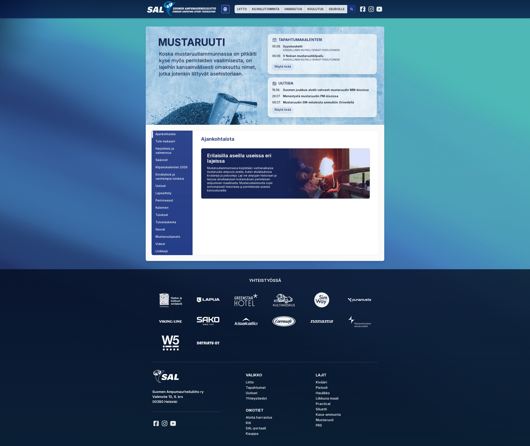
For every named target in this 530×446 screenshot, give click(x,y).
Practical (323, 404)
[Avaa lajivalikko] (225, 9)
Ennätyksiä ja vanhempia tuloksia (169, 176)
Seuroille (336, 9)
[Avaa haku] (351, 9)
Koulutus (315, 9)
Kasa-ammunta (328, 414)
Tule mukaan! (165, 141)
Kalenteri (162, 207)
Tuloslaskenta (165, 222)
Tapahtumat (256, 387)
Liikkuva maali (327, 398)
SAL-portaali (256, 428)
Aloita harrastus (259, 417)
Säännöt (161, 160)
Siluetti (321, 409)
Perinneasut (164, 200)
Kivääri (321, 382)
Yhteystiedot (256, 398)
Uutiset (160, 186)
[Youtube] (380, 9)
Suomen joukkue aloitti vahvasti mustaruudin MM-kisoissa (326, 90)
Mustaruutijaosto (167, 236)
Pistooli (322, 387)
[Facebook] (363, 9)
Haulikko (323, 393)
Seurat (160, 229)
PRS (319, 425)
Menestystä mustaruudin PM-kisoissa (310, 96)
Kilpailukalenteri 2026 (171, 167)
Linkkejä (161, 251)
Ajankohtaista (165, 134)
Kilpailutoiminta (265, 9)
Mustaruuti (325, 420)
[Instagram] (371, 9)
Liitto (242, 9)
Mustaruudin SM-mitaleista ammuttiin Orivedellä (318, 102)
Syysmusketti (292, 46)
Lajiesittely (163, 193)
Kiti (248, 423)
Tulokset (161, 215)
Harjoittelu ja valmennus (164, 150)
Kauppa (252, 433)
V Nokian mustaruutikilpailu (303, 56)
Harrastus (293, 9)
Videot (160, 244)
